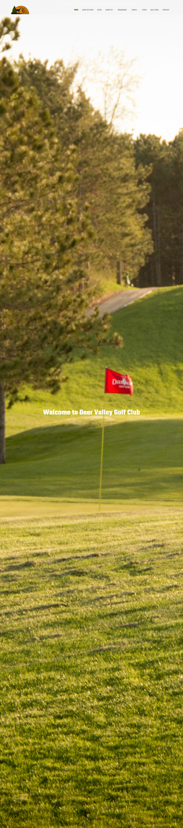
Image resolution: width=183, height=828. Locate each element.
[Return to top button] (179, 825)
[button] (109, 9)
